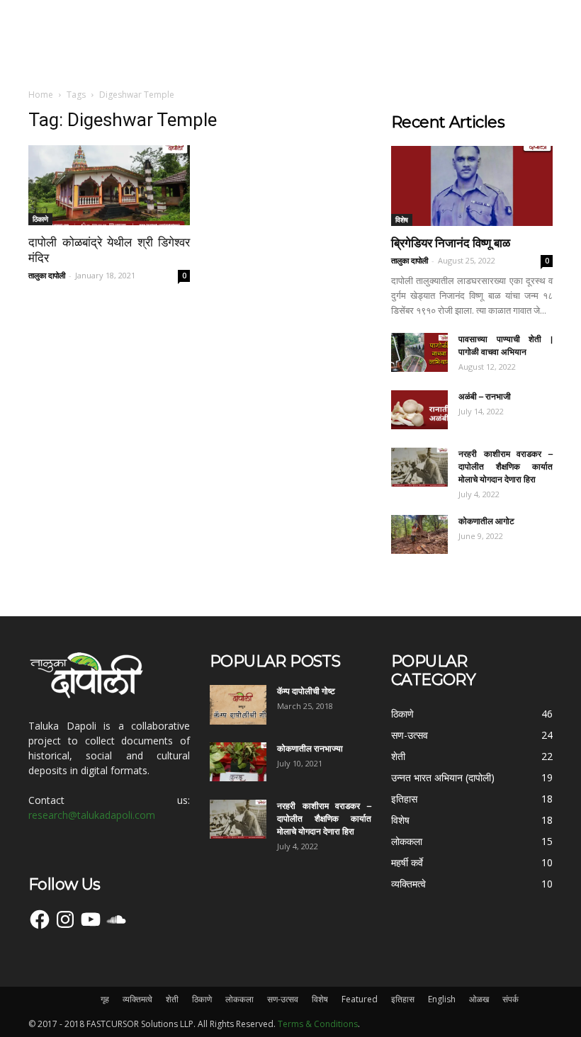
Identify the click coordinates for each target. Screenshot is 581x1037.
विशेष (401, 220)
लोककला (239, 999)
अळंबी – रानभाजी (484, 396)
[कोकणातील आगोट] (419, 534)
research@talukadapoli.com (91, 815)
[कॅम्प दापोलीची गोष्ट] (238, 705)
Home (40, 95)
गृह (105, 999)
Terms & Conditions (318, 1024)
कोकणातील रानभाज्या (310, 748)
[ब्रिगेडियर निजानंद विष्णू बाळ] (472, 186)
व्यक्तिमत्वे (137, 999)
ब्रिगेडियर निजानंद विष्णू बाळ (450, 243)
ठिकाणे (40, 219)
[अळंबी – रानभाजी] (419, 409)
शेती (172, 999)
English (442, 999)
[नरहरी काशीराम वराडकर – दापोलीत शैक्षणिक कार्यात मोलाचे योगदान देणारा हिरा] (419, 467)
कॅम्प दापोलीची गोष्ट (306, 691)
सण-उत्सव (282, 999)
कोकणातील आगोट (486, 521)
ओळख (479, 999)
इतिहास (402, 999)
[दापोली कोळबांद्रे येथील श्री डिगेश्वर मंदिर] (109, 185)
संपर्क (510, 999)
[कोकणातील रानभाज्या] (238, 761)
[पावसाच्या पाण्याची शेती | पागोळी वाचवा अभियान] (419, 352)
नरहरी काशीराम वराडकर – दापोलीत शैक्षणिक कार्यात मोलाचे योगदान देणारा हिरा (505, 466)
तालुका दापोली (46, 275)
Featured (360, 999)
